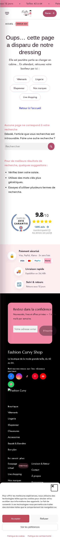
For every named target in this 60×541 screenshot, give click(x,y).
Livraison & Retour (41, 463)
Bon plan (12, 449)
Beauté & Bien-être (17, 443)
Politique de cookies (16, 536)
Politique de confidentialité (39, 536)
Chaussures (13, 431)
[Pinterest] (35, 376)
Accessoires (14, 437)
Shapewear (19, 88)
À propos (36, 476)
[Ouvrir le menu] (7, 13)
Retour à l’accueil (30, 108)
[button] (54, 488)
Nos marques (39, 88)
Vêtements (22, 79)
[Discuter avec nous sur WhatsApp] (11, 384)
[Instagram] (19, 376)
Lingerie (39, 79)
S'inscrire (47, 330)
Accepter (15, 518)
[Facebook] (11, 376)
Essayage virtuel (18, 466)
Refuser (44, 518)
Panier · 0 (49, 13)
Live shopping (30, 97)
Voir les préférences (30, 527)
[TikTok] (27, 376)
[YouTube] (43, 376)
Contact (35, 469)
